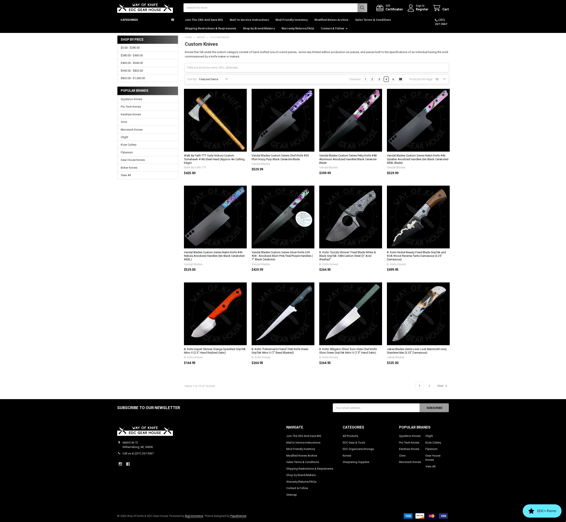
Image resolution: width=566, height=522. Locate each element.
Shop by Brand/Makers (259, 28)
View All (126, 175)
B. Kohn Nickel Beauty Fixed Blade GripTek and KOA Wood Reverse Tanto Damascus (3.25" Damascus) (416, 256)
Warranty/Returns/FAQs (297, 28)
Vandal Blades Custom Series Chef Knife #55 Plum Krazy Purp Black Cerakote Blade (280, 157)
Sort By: (192, 79)
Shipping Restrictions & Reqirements (210, 28)
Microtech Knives (132, 129)
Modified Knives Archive (331, 19)
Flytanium (127, 152)
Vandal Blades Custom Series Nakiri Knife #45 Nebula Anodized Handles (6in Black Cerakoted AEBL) (214, 256)
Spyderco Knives (131, 99)
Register (422, 9)
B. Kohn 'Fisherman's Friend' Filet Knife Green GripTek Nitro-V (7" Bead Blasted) (280, 350)
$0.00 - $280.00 (130, 47)
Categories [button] (129, 19)
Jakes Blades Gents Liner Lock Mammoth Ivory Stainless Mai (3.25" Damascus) (417, 350)
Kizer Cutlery (128, 144)
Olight (124, 137)
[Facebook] (128, 464)
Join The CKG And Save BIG (204, 19)
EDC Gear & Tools (354, 442)
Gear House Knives (133, 160)
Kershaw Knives (131, 114)
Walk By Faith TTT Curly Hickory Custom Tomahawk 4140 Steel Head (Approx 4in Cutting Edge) (214, 159)
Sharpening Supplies (356, 462)
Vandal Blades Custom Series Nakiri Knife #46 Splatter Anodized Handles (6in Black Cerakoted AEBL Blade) (417, 159)
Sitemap (291, 494)
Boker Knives (129, 167)
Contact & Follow (332, 28)
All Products (350, 436)
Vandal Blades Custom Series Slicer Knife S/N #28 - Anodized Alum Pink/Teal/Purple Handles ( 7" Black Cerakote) (282, 256)
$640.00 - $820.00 (132, 70)
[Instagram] (120, 464)
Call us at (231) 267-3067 (138, 453)
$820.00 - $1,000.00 (133, 78)
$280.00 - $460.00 (132, 55)
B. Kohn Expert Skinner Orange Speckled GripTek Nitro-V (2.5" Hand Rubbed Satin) (215, 350)
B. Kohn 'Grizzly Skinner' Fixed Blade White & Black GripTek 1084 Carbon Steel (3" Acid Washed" (347, 256)
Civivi (124, 122)
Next (441, 385)
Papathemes (238, 516)
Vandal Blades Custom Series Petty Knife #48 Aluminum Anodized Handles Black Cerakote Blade (348, 159)
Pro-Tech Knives (131, 106)
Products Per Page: (421, 79)
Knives (347, 455)
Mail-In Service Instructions (249, 19)
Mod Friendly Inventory (291, 19)
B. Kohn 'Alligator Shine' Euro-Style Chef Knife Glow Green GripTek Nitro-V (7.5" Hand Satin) (348, 350)
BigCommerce (194, 516)
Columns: (355, 79)
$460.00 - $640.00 (132, 63)
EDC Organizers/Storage (358, 449)
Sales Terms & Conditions (373, 19)
